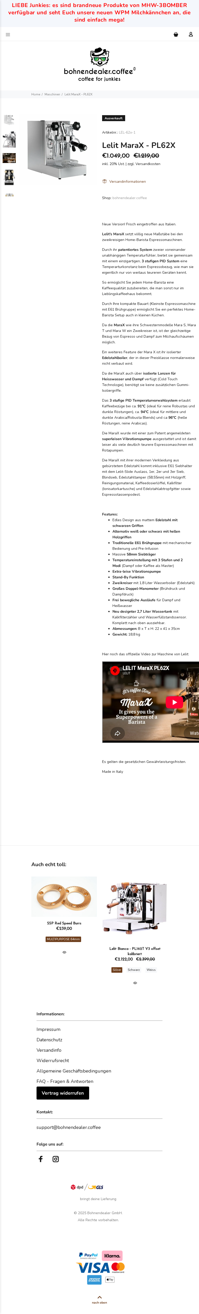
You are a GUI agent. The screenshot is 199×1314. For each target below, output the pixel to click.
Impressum (48, 1029)
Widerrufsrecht (53, 1060)
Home (35, 94)
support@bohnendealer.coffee (69, 1127)
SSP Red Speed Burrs (64, 923)
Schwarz (134, 970)
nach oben (99, 1302)
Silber (117, 970)
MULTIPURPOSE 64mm (63, 939)
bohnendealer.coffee (129, 197)
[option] (9, 122)
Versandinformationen (127, 181)
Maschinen (52, 94)
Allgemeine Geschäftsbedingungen (74, 1071)
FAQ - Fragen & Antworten (65, 1081)
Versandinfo (49, 1050)
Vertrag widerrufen (63, 1093)
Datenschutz (49, 1040)
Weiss (151, 970)
